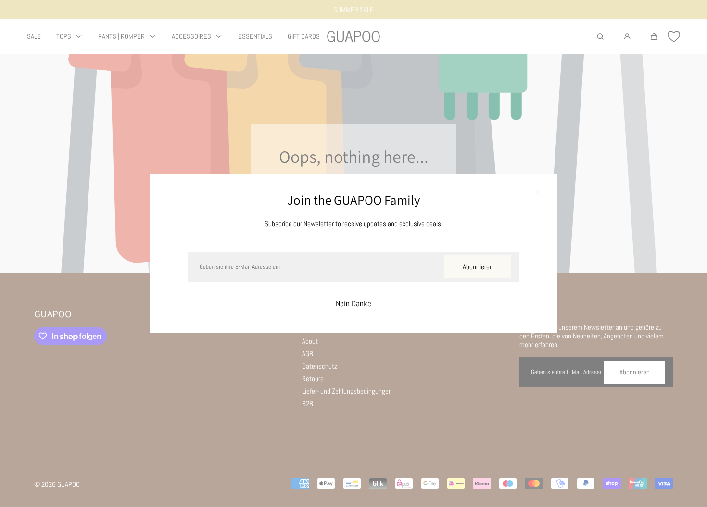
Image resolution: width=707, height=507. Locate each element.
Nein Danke (353, 304)
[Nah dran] (538, 193)
